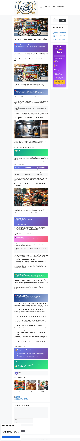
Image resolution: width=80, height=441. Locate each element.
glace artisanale (17, 397)
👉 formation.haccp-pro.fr (20, 366)
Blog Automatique (38, 439)
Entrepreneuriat (17, 396)
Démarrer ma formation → (59, 82)
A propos (53, 6)
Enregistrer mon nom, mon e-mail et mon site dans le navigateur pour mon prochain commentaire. (30, 428)
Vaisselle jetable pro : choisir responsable (21, 399)
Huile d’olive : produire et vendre (59, 39)
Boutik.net (41, 7)
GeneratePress (45, 436)
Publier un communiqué (60, 6)
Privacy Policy (47, 6)
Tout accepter (10, 437)
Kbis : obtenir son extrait (57, 38)
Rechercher (55, 18)
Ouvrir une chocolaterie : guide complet (21, 398)
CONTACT (47, 9)
